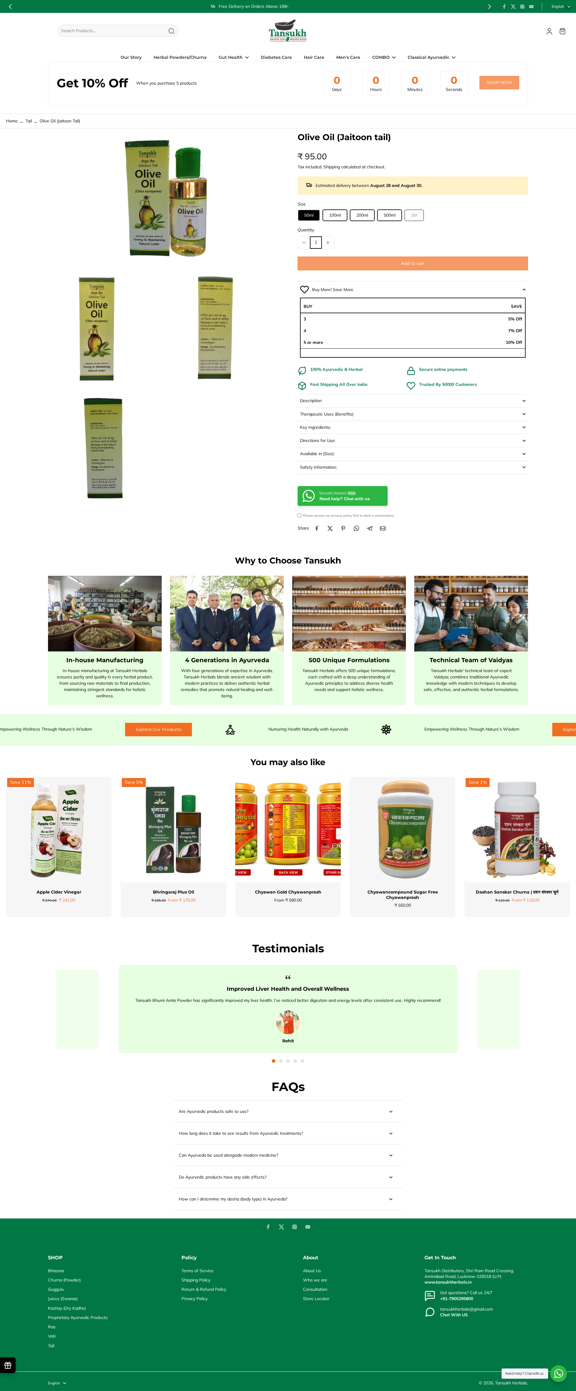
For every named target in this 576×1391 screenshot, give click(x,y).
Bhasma (56, 1270)
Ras (52, 1326)
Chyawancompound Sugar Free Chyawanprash (403, 894)
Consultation (315, 1289)
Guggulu (56, 1289)
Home (12, 121)
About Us (312, 1270)
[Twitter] (513, 6)
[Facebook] (504, 6)
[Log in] (549, 31)
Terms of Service (198, 1270)
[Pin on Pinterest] (343, 528)
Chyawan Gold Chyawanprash (288, 892)
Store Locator (316, 1298)
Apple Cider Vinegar (59, 892)
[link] (499, 82)
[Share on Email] (382, 528)
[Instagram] (522, 6)
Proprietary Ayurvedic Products (78, 1317)
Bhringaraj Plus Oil (173, 892)
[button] (413, 263)
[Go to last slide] (10, 6)
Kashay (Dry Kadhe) (67, 1308)
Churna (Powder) (64, 1280)
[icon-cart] (562, 31)
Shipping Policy (196, 1280)
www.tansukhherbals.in (448, 1282)
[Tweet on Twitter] (330, 528)
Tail (29, 121)
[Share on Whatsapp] (356, 528)
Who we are (315, 1280)
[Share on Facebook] (316, 528)
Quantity (306, 230)
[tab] (273, 1061)
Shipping (332, 167)
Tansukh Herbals (511, 1383)
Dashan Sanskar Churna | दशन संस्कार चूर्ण (517, 892)
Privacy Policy (195, 1298)
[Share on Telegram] (369, 528)
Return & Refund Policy (204, 1289)
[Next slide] (489, 6)
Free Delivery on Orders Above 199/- (254, 6)
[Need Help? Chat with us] (558, 1373)
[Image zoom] (163, 201)
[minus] (304, 242)
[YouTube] (531, 6)
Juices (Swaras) (63, 1298)
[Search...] (171, 31)
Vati (52, 1336)
